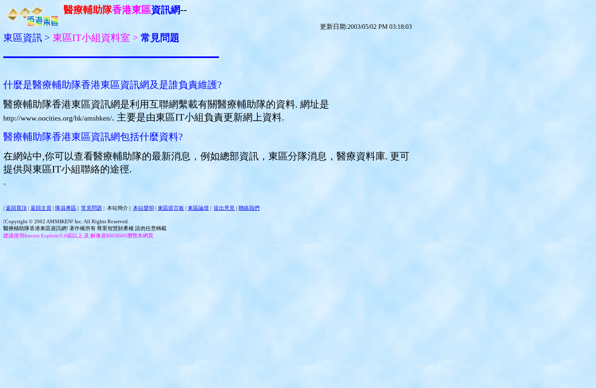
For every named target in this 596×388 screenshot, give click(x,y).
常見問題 (91, 208)
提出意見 (224, 208)
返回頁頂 (16, 208)
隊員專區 (65, 208)
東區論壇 (198, 208)
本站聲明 (143, 208)
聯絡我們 (248, 208)
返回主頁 (40, 208)
